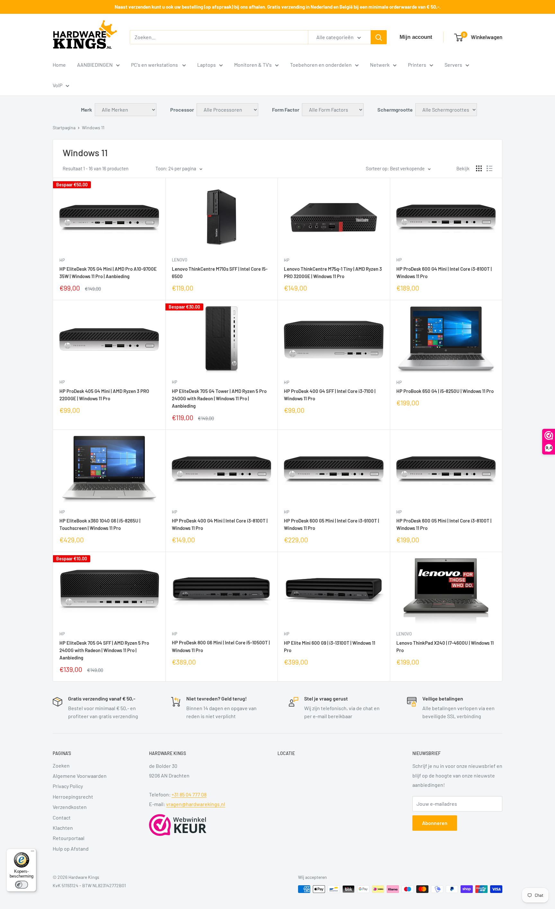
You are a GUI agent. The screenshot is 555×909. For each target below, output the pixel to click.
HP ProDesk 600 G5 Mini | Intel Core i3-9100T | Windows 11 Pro (331, 524)
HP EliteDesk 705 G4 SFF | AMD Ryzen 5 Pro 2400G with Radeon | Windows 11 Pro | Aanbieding (104, 650)
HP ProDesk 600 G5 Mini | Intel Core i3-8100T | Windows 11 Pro (443, 524)
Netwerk (380, 65)
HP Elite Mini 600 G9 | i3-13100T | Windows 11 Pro (329, 646)
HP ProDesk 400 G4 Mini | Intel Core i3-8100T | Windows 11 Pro (220, 524)
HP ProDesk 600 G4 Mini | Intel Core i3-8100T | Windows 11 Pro (444, 272)
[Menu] (32, 852)
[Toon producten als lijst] (489, 168)
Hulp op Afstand (71, 848)
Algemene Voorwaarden (80, 776)
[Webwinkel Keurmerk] (178, 825)
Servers (453, 65)
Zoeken (61, 765)
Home (59, 65)
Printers (417, 65)
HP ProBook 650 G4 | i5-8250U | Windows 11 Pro (445, 391)
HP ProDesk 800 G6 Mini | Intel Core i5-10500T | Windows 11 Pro (221, 646)
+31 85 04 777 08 (189, 794)
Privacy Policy (68, 786)
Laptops (206, 65)
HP (62, 260)
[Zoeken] (379, 37)
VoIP (57, 85)
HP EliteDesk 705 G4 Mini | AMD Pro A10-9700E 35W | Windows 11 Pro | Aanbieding (108, 272)
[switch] (21, 884)
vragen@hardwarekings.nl (195, 804)
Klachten (63, 828)
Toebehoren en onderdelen (321, 65)
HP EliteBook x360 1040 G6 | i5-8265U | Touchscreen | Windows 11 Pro (99, 524)
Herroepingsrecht (73, 797)
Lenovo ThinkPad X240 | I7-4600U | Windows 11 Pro (445, 646)
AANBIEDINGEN (95, 65)
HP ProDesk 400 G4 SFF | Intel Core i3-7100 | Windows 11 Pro (329, 394)
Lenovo (179, 259)
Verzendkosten (70, 807)
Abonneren (434, 823)
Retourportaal (68, 838)
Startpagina (64, 127)
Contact (62, 817)
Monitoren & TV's (253, 65)
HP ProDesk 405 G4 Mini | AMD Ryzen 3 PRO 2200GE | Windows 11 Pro (104, 394)
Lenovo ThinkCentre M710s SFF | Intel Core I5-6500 (220, 272)
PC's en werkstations (155, 65)
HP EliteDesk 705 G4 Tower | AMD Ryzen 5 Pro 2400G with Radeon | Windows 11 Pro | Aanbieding (219, 398)
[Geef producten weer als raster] (479, 168)
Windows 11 (93, 127)
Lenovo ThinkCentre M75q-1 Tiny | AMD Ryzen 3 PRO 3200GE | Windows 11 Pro (333, 272)
